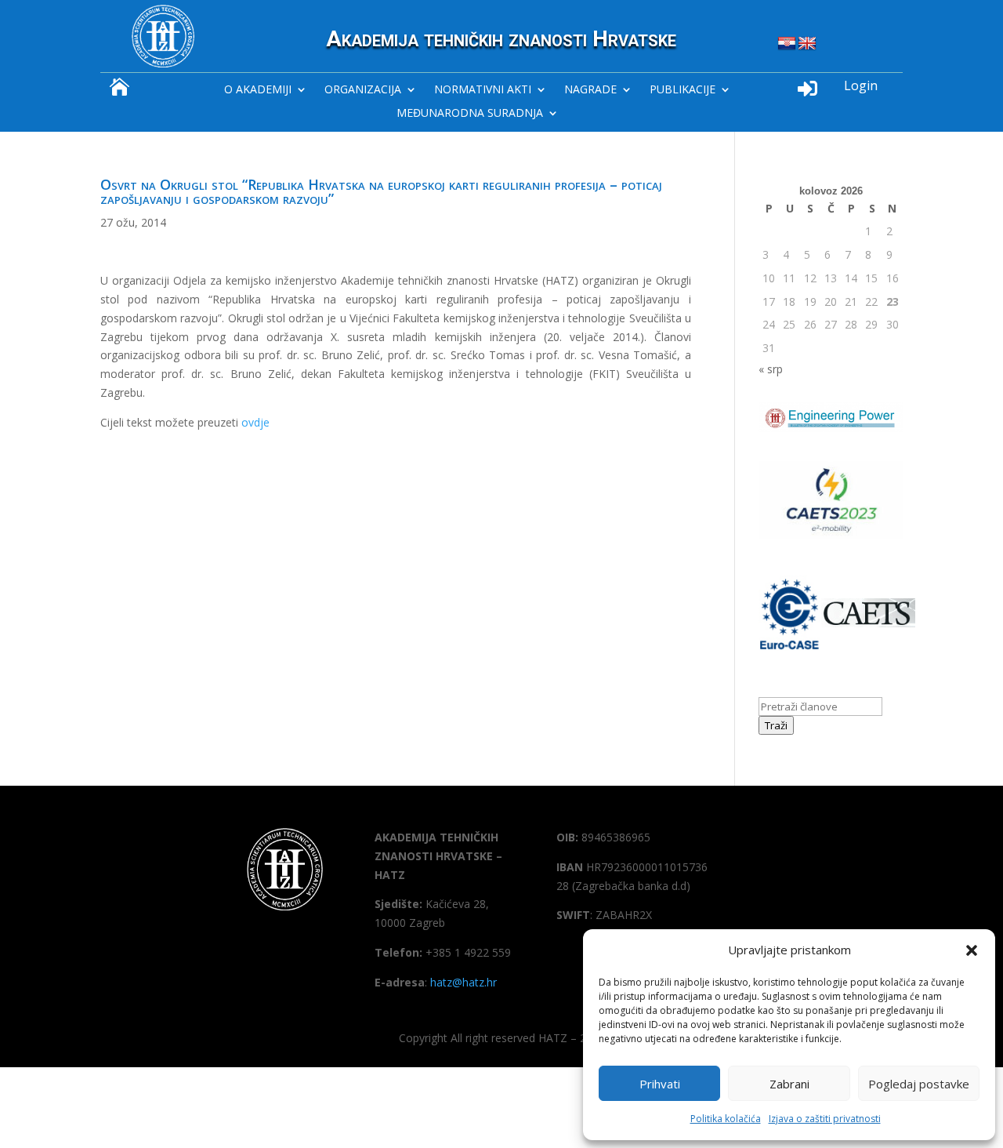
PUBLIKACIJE (682, 90)
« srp (771, 368)
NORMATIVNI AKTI (482, 90)
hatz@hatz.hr (463, 982)
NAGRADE (590, 90)
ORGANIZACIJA (362, 90)
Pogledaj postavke (918, 1084)
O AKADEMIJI (257, 90)
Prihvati (659, 1084)
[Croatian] (786, 44)
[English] (807, 44)
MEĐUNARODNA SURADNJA (469, 113)
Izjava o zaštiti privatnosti (825, 1118)
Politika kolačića (725, 1118)
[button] (971, 950)
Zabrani (789, 1084)
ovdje (255, 422)
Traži (776, 725)
